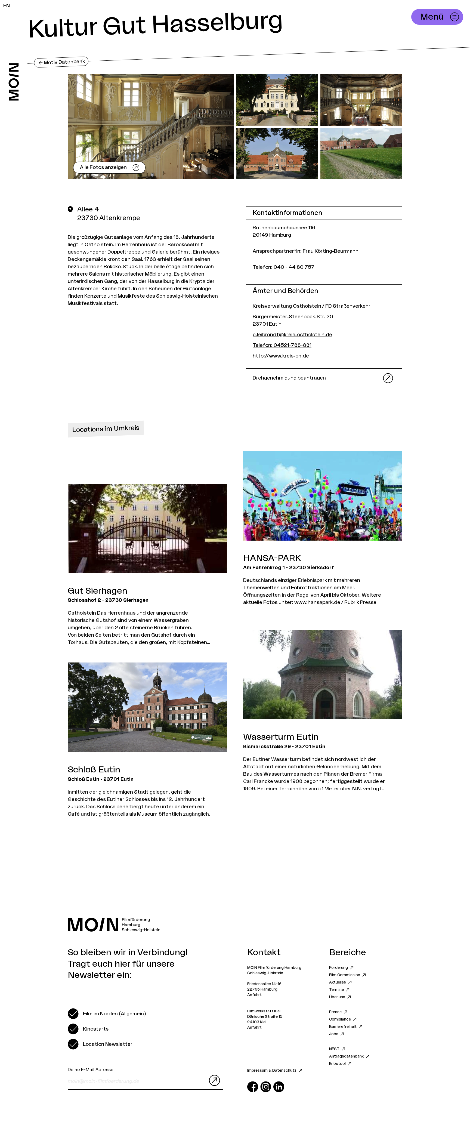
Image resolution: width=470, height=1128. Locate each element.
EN (6, 5)
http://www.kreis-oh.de (281, 355)
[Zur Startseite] (13, 82)
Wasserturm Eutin (281, 737)
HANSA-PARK (272, 558)
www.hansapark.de (317, 602)
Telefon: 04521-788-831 (282, 345)
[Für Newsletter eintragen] (213, 1080)
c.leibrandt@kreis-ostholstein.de (292, 334)
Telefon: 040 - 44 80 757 (283, 267)
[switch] (107, 1013)
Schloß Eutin (94, 769)
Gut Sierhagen (97, 591)
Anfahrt (254, 995)
